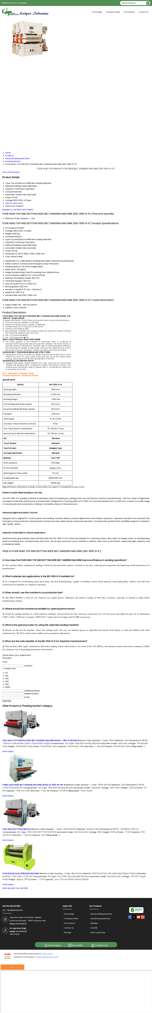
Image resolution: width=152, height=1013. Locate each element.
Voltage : (111, 787)
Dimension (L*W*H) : (119, 829)
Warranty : (93, 746)
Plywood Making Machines (101, 914)
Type (7, 239)
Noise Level (10, 269)
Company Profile (113, 12)
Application (10, 261)
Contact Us (143, 12)
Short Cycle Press (98, 932)
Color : (109, 740)
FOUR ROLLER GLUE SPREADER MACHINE (20, 873)
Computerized (12, 236)
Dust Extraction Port (14, 283)
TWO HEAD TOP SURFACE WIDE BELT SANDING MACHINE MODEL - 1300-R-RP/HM (39, 740)
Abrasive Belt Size (13, 295)
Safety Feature (12, 263)
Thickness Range (13, 281)
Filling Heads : (138, 746)
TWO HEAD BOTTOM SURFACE (16, 829)
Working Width (12, 286)
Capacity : (71, 746)
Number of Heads (13, 289)
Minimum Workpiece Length (18, 278)
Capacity (9, 242)
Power (8, 250)
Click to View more (14, 203)
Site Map (67, 932)
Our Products (129, 12)
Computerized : (59, 743)
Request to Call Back (12, 209)
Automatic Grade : (114, 743)
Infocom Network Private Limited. (47, 957)
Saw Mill (94, 928)
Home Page (97, 12)
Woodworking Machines (100, 918)
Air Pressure (10, 228)
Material (9, 245)
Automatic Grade (13, 248)
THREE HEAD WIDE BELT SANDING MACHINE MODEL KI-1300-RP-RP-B (33, 784)
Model (8, 292)
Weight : (20, 746)
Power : (45, 746)
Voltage (9, 230)
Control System (12, 275)
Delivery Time (11, 307)
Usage (8, 272)
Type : (84, 743)
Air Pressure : (116, 746)
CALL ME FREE (22, 888)
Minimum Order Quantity (16, 218)
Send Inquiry (27, 209)
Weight (8, 233)
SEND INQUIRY (8, 888)
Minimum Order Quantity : (90, 740)
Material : (122, 740)
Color (7, 256)
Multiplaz (94, 923)
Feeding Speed (12, 266)
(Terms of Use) (47, 954)
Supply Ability (11, 304)
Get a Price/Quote (11, 172)
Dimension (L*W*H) (14, 253)
